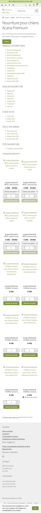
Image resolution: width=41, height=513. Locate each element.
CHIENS (12, 17)
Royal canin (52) (12, 79)
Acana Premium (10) (14, 63)
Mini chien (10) (12, 131)
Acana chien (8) (12, 53)
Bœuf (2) (10, 93)
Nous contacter (7, 431)
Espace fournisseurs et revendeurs (16, 503)
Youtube (36, 503)
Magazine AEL (7, 449)
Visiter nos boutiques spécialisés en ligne (16, 446)
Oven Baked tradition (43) (15, 73)
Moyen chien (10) (13, 136)
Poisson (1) (11, 101)
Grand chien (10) (12, 139)
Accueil (7, 17)
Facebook (29, 503)
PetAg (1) (10, 76)
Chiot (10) (10, 116)
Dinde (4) (10, 99)
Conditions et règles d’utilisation (13, 439)
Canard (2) (10, 96)
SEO (5, 503)
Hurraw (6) (10, 68)
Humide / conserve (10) (15, 149)
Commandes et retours (10, 436)
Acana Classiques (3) (14, 50)
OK (35, 508)
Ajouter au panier (11, 201)
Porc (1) (9, 106)
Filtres (6, 42)
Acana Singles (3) (13, 60)
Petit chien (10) (12, 134)
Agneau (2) (10, 91)
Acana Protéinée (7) (13, 55)
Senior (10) (10, 121)
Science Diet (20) (12, 81)
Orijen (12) (10, 71)
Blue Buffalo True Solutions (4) (17, 66)
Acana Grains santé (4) (14, 58)
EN (5, 5)
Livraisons (5, 434)
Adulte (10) (11, 119)
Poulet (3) (10, 104)
